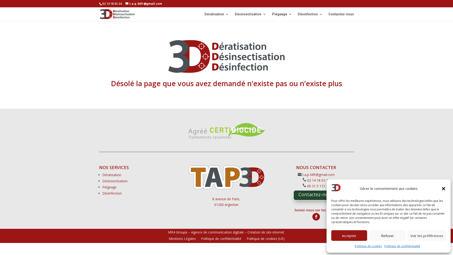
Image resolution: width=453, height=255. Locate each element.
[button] (443, 188)
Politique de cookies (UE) (266, 239)
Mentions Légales (182, 239)
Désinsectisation (248, 14)
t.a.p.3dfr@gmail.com (318, 174)
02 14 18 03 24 (318, 180)
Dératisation (214, 14)
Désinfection (308, 14)
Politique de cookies (368, 246)
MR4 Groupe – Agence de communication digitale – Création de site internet (226, 232)
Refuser (387, 235)
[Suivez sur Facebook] (316, 217)
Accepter (349, 235)
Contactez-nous (341, 14)
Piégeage (279, 14)
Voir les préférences (426, 235)
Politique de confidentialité (402, 246)
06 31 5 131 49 (318, 186)
